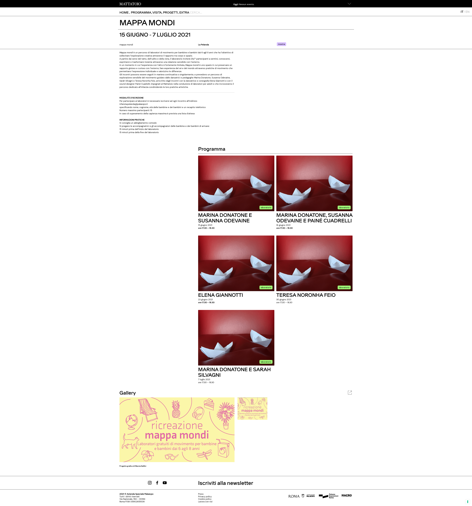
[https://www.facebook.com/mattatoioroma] (157, 482)
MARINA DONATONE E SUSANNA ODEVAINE (225, 217)
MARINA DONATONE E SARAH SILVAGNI (234, 372)
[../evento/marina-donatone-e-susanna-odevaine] (236, 183)
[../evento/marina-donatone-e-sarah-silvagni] (236, 337)
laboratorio (266, 207)
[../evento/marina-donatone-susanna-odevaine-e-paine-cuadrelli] (314, 183)
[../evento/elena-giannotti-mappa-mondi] (236, 263)
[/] (130, 3)
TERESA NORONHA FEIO (306, 295)
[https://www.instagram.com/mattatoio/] (150, 482)
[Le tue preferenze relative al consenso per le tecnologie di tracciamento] (467, 501)
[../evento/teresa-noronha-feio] (314, 263)
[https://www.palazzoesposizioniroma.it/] (328, 496)
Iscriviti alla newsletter (225, 482)
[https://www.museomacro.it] (346, 496)
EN (467, 11)
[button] (349, 4)
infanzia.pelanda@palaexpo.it (133, 104)
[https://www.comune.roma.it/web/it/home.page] (296, 496)
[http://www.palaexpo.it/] (310, 496)
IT (462, 11)
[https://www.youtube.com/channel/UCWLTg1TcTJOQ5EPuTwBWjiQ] (165, 482)
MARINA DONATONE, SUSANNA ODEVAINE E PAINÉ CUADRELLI (314, 217)
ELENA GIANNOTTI (220, 295)
